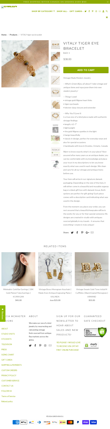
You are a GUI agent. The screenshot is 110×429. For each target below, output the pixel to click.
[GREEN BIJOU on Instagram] (45, 345)
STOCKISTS (6, 339)
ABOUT (4, 329)
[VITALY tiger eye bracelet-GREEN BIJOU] (25, 64)
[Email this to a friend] (91, 232)
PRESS (4, 349)
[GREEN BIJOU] (13, 7)
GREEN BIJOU (57, 416)
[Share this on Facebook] (76, 232)
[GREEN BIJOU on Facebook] (35, 345)
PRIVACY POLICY (8, 375)
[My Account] (103, 11)
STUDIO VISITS (8, 334)
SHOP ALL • (62, 11)
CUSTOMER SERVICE (10, 380)
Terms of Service (8, 396)
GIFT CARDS (6, 360)
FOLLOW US (6, 391)
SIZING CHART (7, 355)
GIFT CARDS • (76, 11)
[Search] (107, 11)
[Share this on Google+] (86, 232)
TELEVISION (6, 344)
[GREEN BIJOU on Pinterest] (40, 345)
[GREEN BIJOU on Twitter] (30, 345)
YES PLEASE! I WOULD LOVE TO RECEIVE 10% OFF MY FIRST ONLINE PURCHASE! (68, 346)
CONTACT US (7, 386)
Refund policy (7, 401)
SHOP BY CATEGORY (43, 11)
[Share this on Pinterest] (81, 232)
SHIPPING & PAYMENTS (11, 365)
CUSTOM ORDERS (9, 370)
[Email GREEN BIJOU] (50, 345)
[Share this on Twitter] (71, 232)
